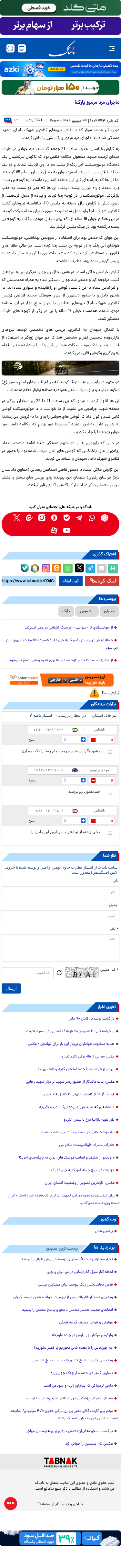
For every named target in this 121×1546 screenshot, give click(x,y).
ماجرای (109, 611)
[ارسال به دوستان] (101, 568)
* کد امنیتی (109, 970)
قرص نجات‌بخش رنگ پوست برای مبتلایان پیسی (75, 1285)
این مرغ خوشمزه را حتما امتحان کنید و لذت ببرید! (76, 1069)
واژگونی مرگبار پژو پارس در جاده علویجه (82, 1335)
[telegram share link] (90, 568)
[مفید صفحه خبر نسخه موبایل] (60, 26)
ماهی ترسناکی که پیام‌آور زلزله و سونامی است (78, 1386)
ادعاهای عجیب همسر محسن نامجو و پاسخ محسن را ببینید (67, 1310)
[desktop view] (22, 48)
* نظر (114, 929)
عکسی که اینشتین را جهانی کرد (89, 1444)
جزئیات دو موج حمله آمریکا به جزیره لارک (83, 1170)
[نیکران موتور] (60, 368)
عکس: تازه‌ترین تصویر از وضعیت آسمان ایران (80, 1183)
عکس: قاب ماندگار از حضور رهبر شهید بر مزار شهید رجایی (70, 1082)
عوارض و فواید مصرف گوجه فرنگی (86, 1323)
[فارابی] (60, 87)
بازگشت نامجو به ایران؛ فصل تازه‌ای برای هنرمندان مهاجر (69, 1431)
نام (116, 881)
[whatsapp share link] (68, 568)
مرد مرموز (87, 611)
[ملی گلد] (60, 8)
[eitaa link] (29, 518)
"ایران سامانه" (48, 1504)
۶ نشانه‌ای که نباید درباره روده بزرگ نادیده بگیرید (77, 1107)
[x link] (17, 518)
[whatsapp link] (92, 518)
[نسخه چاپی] (113, 568)
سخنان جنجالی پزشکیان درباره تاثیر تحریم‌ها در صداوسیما (69, 1399)
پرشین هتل (104, 1231)
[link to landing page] (62, 48)
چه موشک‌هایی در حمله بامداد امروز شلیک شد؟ (78, 1133)
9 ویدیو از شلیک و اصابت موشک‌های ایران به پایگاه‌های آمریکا (67, 1158)
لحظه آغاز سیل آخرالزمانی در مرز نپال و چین (79, 1272)
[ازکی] (60, 69)
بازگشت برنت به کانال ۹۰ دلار (92, 1019)
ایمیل (113, 905)
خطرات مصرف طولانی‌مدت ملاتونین (87, 1145)
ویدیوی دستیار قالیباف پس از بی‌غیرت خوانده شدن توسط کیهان (63, 1297)
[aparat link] (54, 530)
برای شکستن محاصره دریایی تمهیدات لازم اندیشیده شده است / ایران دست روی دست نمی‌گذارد (63, 1199)
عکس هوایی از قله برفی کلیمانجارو (88, 1057)
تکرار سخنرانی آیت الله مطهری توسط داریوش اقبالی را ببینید (67, 1260)
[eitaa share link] (56, 568)
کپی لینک (71, 580)
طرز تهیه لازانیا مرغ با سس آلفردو (89, 1120)
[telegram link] (80, 518)
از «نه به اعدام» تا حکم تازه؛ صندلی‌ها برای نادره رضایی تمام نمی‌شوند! (59, 660)
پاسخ (31, 740)
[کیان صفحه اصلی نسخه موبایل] (60, 1538)
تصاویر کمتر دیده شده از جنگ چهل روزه (82, 1373)
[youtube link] (67, 530)
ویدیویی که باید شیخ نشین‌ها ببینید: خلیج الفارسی (73, 1361)
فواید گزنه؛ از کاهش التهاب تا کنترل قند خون (79, 1095)
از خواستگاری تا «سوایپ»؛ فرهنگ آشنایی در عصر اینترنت (69, 628)
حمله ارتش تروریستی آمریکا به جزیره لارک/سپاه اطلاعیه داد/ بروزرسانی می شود (61, 644)
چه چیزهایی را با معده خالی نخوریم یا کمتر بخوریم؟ (73, 1348)
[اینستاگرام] (45, 567)
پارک (66, 611)
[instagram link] (42, 518)
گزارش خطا (110, 693)
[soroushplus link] (54, 518)
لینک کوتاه (105, 580)
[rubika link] (105, 518)
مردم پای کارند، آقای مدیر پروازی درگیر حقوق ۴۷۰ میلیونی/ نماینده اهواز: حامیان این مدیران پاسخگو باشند (64, 1415)
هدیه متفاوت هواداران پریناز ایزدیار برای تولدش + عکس (71, 1044)
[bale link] (67, 518)
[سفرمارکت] (60, 680)
